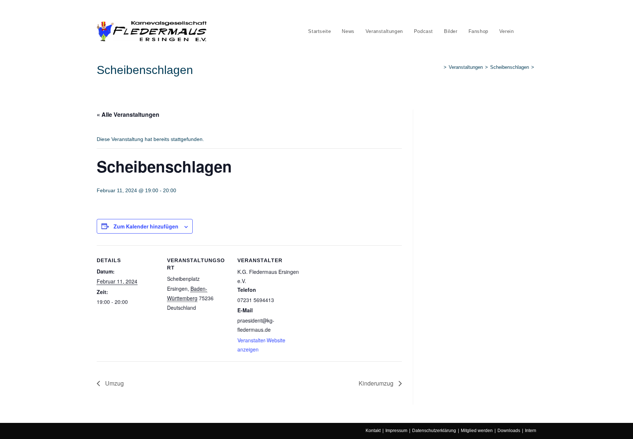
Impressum (396, 430)
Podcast (184, 10)
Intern (530, 430)
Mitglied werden (477, 430)
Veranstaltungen (154, 10)
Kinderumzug (377, 383)
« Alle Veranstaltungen (128, 114)
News (126, 10)
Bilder (203, 10)
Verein (244, 10)
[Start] (439, 67)
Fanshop (223, 10)
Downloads (508, 430)
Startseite (106, 10)
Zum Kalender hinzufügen (146, 226)
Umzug (114, 383)
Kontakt (373, 430)
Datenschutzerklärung (434, 430)
